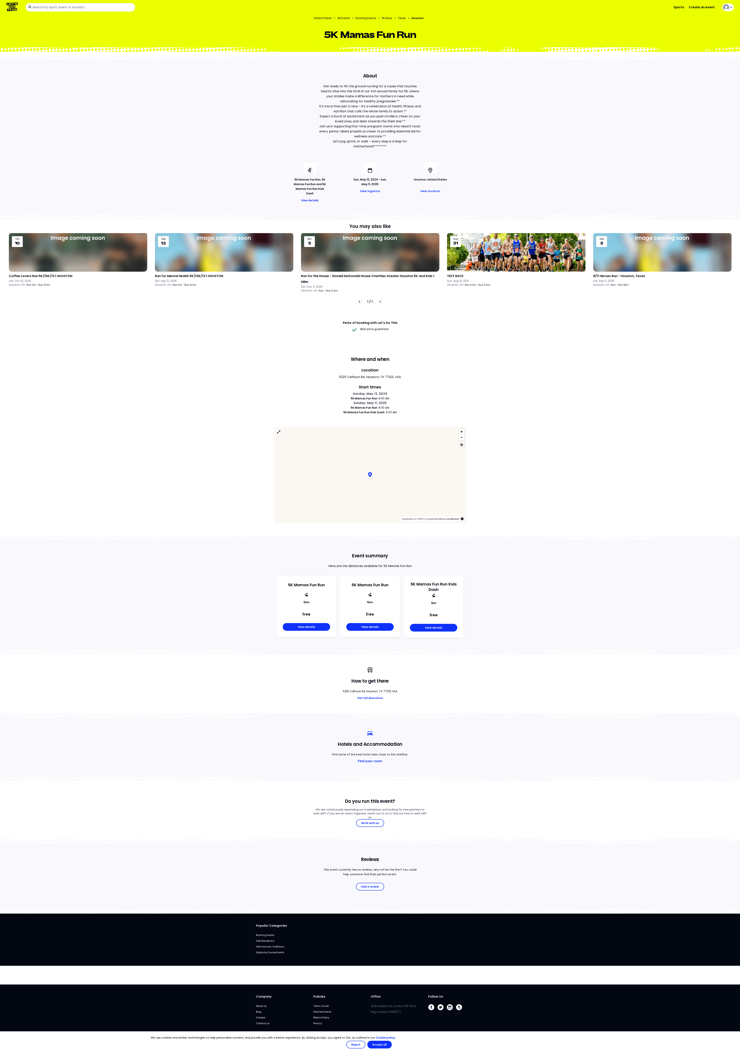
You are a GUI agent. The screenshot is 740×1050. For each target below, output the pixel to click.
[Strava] (460, 1011)
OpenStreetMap (437, 519)
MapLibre (407, 519)
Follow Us (435, 996)
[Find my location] (461, 445)
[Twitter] (442, 1011)
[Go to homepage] (12, 7)
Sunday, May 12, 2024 (370, 393)
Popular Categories (271, 925)
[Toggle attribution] (462, 519)
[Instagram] (451, 1011)
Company (264, 996)
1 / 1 (370, 301)
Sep (163, 238)
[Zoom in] (461, 431)
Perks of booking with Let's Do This (370, 323)
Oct (17, 238)
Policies (319, 996)
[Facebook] (432, 1011)
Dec (309, 238)
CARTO (421, 519)
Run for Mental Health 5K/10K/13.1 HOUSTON (189, 276)
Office (376, 996)
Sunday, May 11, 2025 (370, 403)
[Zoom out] (461, 437)
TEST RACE (455, 276)
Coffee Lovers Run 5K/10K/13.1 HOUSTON (40, 276)
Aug (455, 238)
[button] (370, 475)
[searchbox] (80, 7)
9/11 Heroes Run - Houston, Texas (619, 276)
